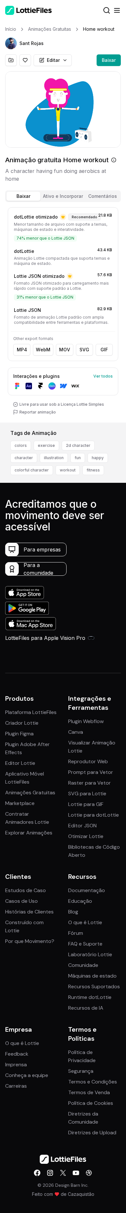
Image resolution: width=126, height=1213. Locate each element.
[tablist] (63, 196)
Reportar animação (37, 412)
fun (78, 457)
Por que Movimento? (29, 941)
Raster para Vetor (89, 782)
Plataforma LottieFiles (31, 712)
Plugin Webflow (86, 721)
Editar (53, 60)
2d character (78, 445)
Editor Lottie (20, 763)
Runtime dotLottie (89, 997)
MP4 (22, 349)
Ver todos (103, 376)
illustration (54, 457)
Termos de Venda (89, 1092)
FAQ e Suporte (85, 943)
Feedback (16, 1053)
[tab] (23, 196)
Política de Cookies (90, 1103)
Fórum (75, 933)
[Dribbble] (89, 1173)
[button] (11, 43)
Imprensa (16, 1064)
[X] (63, 1173)
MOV (64, 349)
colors (21, 445)
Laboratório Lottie (90, 954)
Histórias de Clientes (29, 911)
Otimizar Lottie (85, 836)
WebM (43, 349)
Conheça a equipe (26, 1075)
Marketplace (20, 803)
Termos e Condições (92, 1081)
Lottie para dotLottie (93, 814)
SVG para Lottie (87, 793)
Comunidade (83, 965)
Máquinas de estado (92, 975)
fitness (93, 470)
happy (98, 457)
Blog (73, 911)
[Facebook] (37, 1173)
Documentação (86, 890)
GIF (104, 349)
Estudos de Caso (25, 890)
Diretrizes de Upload (92, 1132)
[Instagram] (50, 1173)
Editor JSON (82, 825)
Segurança (80, 1071)
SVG (84, 349)
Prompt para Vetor (90, 772)
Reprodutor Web (88, 761)
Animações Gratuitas (30, 792)
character (24, 457)
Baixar (109, 60)
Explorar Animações (28, 832)
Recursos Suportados (94, 986)
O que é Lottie (85, 922)
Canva (75, 732)
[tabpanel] (63, 314)
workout (68, 470)
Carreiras (16, 1086)
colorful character (32, 470)
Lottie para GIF (85, 804)
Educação (80, 901)
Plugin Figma (19, 733)
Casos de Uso (21, 901)
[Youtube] (76, 1173)
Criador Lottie (21, 723)
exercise (46, 445)
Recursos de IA (85, 1007)
